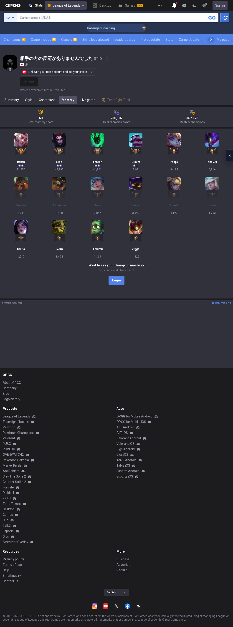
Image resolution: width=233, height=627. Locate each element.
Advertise (123, 564)
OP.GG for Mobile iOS (131, 422)
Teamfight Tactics (16, 422)
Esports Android (127, 471)
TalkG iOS (123, 465)
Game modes (43, 40)
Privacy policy (13, 559)
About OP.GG (12, 382)
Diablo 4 (8, 493)
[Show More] (174, 5)
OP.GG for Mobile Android (134, 416)
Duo (5, 520)
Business (122, 559)
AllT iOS (122, 433)
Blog (6, 393)
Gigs (6, 536)
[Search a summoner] (211, 17)
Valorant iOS (125, 443)
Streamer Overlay (15, 542)
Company (10, 388)
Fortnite (8, 487)
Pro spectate (150, 40)
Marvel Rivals (12, 465)
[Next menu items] (211, 39)
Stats (169, 40)
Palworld (9, 427)
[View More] (159, 5)
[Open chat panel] (229, 155)
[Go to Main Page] (13, 5)
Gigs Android (125, 449)
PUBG (7, 443)
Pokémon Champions (18, 433)
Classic (68, 40)
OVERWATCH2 (13, 454)
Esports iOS (124, 476)
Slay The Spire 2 (14, 476)
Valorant (9, 438)
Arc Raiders (11, 471)
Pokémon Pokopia (16, 460)
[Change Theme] (194, 5)
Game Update (189, 40)
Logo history (11, 399)
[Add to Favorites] (107, 58)
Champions (14, 40)
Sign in (220, 5)
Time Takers (12, 504)
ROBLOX (9, 449)
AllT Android (125, 427)
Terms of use (12, 564)
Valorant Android (128, 438)
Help (6, 570)
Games (8, 514)
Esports (8, 531)
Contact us (10, 581)
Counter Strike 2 (14, 482)
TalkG (7, 525)
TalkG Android (126, 460)
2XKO (7, 498)
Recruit (121, 570)
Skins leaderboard (95, 40)
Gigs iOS (122, 454)
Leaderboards (124, 40)
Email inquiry (12, 575)
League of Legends (66, 5)
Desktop (9, 509)
